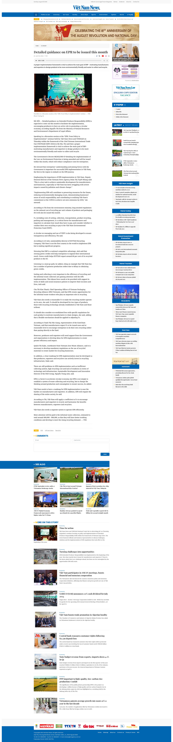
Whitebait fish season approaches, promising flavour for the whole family (125, 373)
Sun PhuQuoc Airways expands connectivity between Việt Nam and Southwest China (126, 307)
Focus (36, 19)
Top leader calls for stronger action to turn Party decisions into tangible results (126, 201)
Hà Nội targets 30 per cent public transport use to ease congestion (125, 273)
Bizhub (115, 2)
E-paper (118, 105)
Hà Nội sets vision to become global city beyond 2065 (126, 278)
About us (112, 732)
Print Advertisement (121, 114)
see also (40, 464)
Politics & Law (45, 15)
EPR (42, 430)
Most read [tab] (131, 125)
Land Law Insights (98, 19)
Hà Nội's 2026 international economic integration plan (126, 250)
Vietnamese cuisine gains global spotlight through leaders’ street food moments (126, 380)
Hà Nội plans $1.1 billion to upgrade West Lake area (126, 228)
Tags (36, 430)
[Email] (108, 56)
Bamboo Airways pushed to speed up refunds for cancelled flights (71, 512)
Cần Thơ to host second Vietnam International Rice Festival (70, 487)
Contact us (120, 732)
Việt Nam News (86, 8)
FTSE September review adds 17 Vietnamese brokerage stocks (44, 487)
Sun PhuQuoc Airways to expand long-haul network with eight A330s (126, 320)
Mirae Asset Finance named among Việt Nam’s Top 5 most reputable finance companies (126, 314)
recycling (58, 430)
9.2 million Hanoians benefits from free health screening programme (126, 216)
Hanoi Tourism (110, 19)
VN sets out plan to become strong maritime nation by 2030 (125, 189)
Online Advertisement (122, 117)
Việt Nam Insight (38, 21)
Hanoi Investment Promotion (81, 19)
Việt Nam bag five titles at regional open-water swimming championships (131, 152)
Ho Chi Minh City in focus (124, 19)
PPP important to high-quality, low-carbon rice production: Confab (80, 680)
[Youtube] (103, 56)
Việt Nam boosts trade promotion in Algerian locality (83, 614)
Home (37, 46)
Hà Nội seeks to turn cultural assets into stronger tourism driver (126, 269)
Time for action (66, 528)
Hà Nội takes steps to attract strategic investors (126, 255)
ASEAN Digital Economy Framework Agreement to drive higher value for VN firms (44, 513)
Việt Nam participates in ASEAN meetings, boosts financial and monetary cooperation (81, 574)
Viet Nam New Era (66, 19)
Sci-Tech (66, 15)
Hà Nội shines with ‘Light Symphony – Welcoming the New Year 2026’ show (126, 222)
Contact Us (136, 2)
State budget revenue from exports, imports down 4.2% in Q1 (84, 658)
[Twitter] (99, 56)
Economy (56, 15)
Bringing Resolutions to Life (51, 19)
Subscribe (118, 112)
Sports (93, 15)
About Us (128, 2)
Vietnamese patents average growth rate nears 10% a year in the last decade (82, 702)
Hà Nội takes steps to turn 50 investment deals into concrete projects (124, 245)
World (122, 15)
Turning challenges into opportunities (76, 551)
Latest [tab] (118, 125)
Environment (103, 15)
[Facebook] (96, 56)
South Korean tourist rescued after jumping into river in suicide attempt (131, 142)
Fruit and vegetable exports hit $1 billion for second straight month (97, 512)
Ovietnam (122, 2)
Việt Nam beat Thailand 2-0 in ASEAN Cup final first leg (131, 131)
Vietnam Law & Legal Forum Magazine (101, 2)
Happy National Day (75, 21)
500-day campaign (61, 21)
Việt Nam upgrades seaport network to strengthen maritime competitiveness (126, 336)
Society (74, 15)
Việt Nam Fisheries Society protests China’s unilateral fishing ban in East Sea (126, 350)
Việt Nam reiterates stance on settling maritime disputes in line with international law (126, 343)
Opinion (113, 15)
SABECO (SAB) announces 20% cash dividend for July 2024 (83, 595)
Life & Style (84, 15)
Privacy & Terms (130, 732)
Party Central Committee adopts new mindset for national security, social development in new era (126, 194)
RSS (138, 732)
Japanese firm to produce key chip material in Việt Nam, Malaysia (97, 487)
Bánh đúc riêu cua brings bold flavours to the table (124, 386)
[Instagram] (106, 56)
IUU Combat (49, 21)
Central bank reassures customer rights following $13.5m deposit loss (82, 637)
